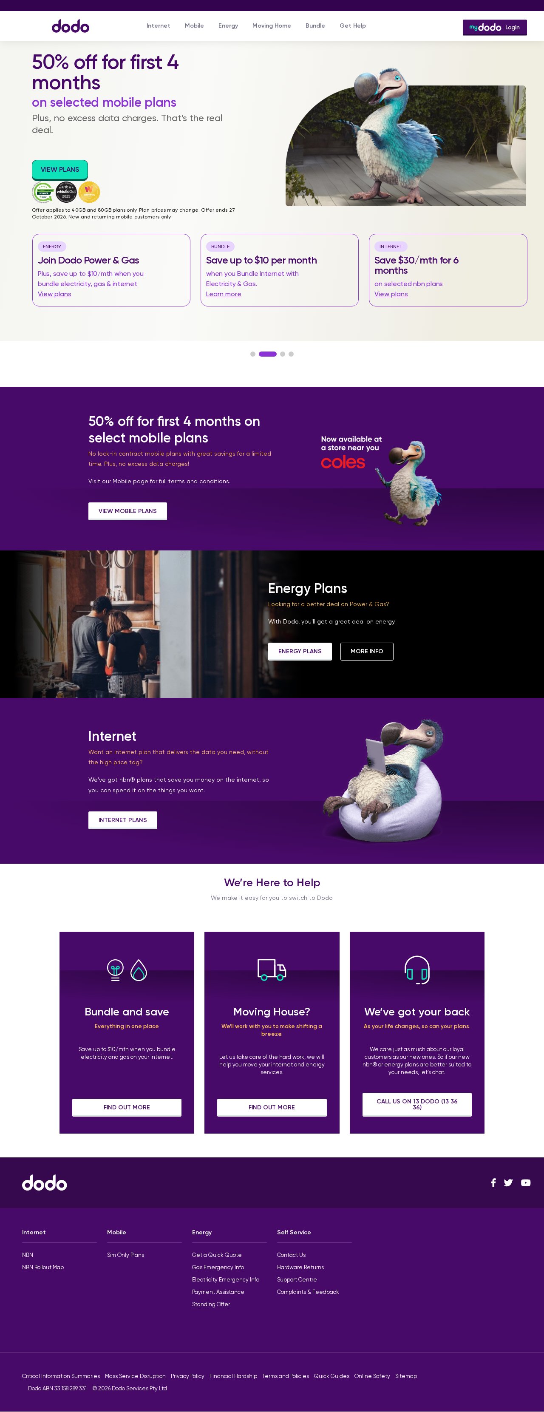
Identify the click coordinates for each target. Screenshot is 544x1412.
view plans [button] (60, 169)
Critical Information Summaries (61, 1376)
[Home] (66, 22)
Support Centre (297, 1279)
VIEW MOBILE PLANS (128, 511)
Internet (158, 25)
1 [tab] (252, 354)
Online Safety (372, 1376)
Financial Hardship (233, 1376)
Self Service (294, 1232)
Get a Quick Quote (217, 1255)
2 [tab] (268, 354)
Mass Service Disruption (135, 1376)
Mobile (194, 25)
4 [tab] (291, 354)
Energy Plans (300, 651)
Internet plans (123, 820)
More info (367, 651)
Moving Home (271, 25)
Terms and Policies (285, 1376)
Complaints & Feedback (308, 1292)
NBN (27, 1255)
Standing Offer (211, 1304)
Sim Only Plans (125, 1255)
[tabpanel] (272, 182)
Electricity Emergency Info (225, 1279)
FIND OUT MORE (127, 1107)
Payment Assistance (218, 1292)
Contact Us (291, 1255)
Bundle (315, 25)
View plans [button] (54, 294)
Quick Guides (331, 1376)
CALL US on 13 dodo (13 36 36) (417, 1104)
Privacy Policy (187, 1376)
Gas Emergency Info (218, 1267)
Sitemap (406, 1376)
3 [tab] (282, 354)
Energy (228, 25)
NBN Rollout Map (43, 1267)
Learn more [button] (223, 294)
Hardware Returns (300, 1267)
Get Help (353, 25)
